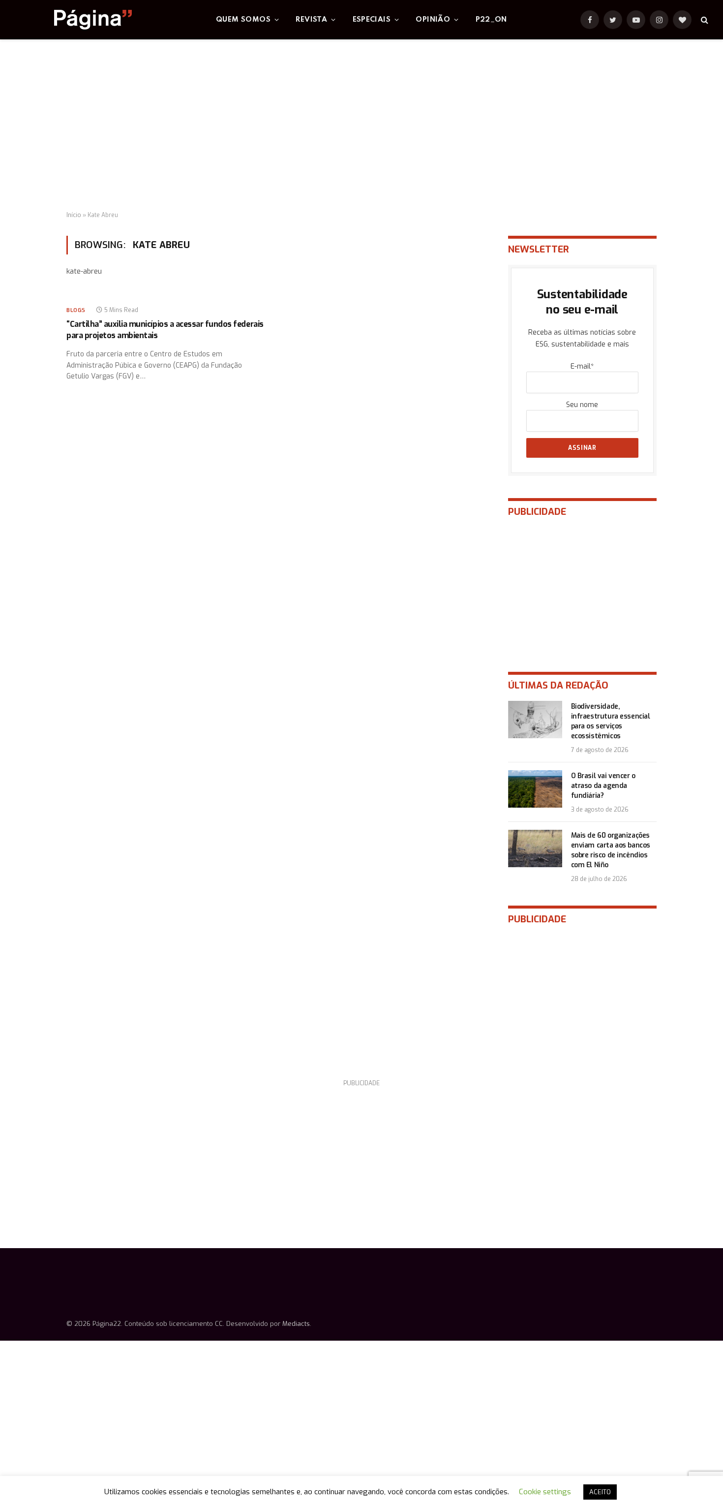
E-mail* (582, 366)
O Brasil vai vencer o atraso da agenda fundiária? (603, 785)
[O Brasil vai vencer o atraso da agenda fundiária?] (535, 789)
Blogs (76, 310)
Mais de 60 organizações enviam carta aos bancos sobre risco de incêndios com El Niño (610, 850)
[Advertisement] (361, 125)
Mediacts (296, 1324)
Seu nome (582, 404)
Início (73, 215)
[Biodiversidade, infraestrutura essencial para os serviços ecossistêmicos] (535, 719)
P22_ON (491, 19)
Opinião (433, 19)
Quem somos (243, 19)
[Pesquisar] (703, 20)
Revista (311, 19)
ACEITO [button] (600, 1492)
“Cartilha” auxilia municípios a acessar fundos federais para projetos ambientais (165, 329)
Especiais (372, 19)
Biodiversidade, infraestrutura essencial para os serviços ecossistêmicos (610, 721)
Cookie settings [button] (545, 1492)
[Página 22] (73, 19)
